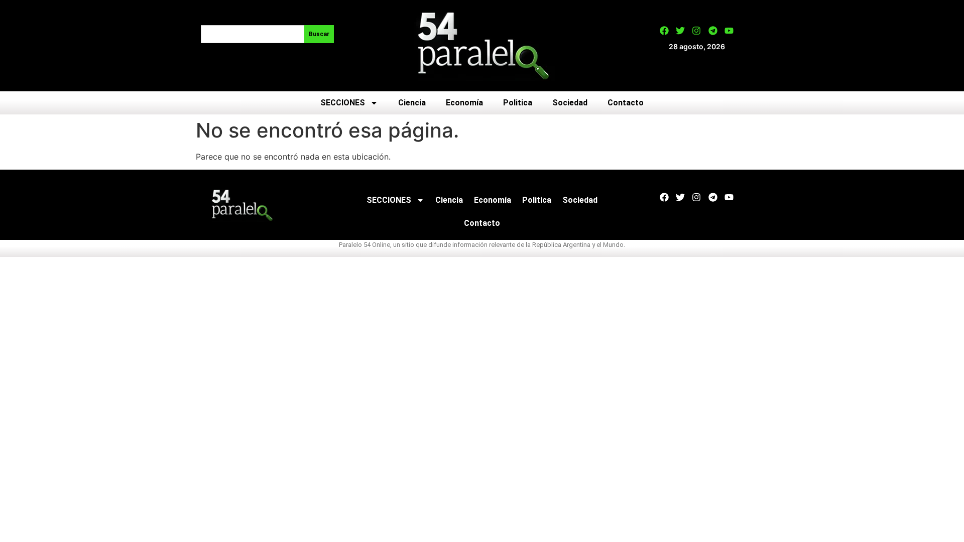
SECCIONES (342, 102)
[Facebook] (664, 31)
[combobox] (252, 34)
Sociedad (569, 102)
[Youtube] (729, 31)
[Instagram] (696, 31)
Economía (464, 102)
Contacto (626, 102)
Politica (517, 102)
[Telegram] (713, 31)
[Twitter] (680, 31)
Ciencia (412, 102)
